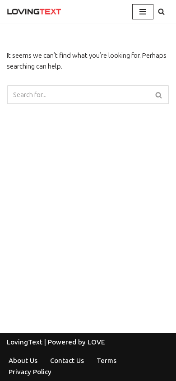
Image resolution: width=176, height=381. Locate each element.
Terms (106, 361)
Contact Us (67, 361)
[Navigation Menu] (142, 11)
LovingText (24, 342)
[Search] (161, 11)
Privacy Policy (30, 372)
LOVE (96, 342)
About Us (23, 361)
